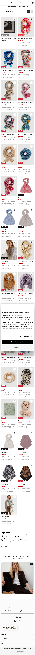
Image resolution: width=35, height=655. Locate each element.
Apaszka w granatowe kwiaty (9, 70)
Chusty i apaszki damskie (17, 6)
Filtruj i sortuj (9, 12)
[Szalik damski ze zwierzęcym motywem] (26, 377)
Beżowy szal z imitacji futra (8, 357)
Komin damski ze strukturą (8, 421)
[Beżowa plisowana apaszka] (9, 90)
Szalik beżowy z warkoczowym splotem (26, 261)
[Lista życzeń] (29, 3)
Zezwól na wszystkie (17, 342)
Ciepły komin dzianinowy (8, 389)
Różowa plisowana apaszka (26, 102)
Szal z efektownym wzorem (25, 134)
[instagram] (20, 621)
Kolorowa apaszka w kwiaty (25, 70)
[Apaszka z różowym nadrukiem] (9, 186)
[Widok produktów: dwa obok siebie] (28, 11)
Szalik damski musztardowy (9, 293)
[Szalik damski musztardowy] (9, 282)
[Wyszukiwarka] (25, 3)
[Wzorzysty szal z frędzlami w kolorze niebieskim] (26, 154)
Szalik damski (22, 198)
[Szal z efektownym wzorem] (26, 122)
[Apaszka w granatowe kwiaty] (9, 59)
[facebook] (15, 621)
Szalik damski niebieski (24, 357)
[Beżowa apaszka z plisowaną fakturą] (9, 154)
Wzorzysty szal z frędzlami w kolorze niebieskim (26, 166)
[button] (17, 634)
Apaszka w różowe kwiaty (25, 38)
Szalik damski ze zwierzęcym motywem (26, 389)
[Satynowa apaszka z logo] (9, 27)
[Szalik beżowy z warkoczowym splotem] (26, 250)
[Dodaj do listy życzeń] (14, 19)
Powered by (13, 652)
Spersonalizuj (16, 347)
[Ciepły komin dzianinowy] (9, 377)
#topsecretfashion (17, 558)
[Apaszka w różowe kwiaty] (26, 27)
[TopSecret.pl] (14, 2)
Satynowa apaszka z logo (8, 38)
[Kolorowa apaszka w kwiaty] (26, 59)
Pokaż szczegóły (24, 336)
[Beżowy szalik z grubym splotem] (26, 409)
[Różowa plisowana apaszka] (26, 90)
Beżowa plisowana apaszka (9, 102)
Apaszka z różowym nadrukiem (9, 198)
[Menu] (3, 3)
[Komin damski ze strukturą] (9, 409)
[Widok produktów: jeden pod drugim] (32, 11)
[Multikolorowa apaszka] (9, 122)
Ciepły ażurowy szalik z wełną (26, 293)
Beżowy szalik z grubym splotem (26, 421)
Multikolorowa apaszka (7, 134)
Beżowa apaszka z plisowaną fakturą (9, 166)
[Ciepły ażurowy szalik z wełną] (26, 282)
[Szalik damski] (26, 186)
